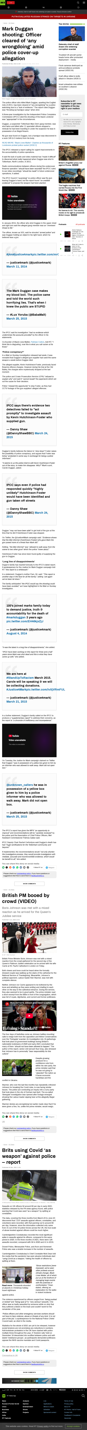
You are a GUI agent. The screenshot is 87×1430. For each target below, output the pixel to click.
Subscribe (70, 132)
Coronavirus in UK (10, 1355)
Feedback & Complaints (72, 1415)
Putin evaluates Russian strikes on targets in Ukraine (43, 16)
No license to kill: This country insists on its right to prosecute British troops (71, 212)
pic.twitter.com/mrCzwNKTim (52, 254)
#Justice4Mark (16, 689)
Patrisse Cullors (37, 342)
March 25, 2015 (16, 318)
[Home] (2, 2)
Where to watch (49, 1407)
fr (17, 1390)
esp (8, 1390)
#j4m (9, 254)
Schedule (47, 1409)
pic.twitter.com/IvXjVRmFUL (45, 689)
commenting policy (24, 873)
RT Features (64, 144)
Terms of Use (68, 1401)
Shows (25, 1409)
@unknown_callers (19, 784)
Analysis (26, 1401)
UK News (11, 23)
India (4, 1415)
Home (5, 23)
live (11, 2)
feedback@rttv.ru (37, 876)
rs (20, 1390)
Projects (26, 1412)
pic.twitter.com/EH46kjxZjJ (24, 621)
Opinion (26, 1404)
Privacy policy (68, 1404)
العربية (4, 1390)
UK (3, 1122)
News (4, 1401)
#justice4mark (22, 254)
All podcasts (80, 224)
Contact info (68, 1412)
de (14, 1390)
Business (5, 1409)
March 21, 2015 (16, 701)
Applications (48, 1404)
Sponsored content (50, 1412)
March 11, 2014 (16, 266)
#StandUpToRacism (20, 677)
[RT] (34, 1390)
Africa (4, 1412)
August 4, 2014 (16, 633)
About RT (67, 1407)
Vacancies (67, 1418)
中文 (23, 1390)
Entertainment (28, 1407)
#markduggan (16, 617)
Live (45, 1401)
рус (11, 1390)
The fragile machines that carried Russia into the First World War (70, 187)
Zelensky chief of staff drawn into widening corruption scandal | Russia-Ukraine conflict (45, 12)
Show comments (29, 883)
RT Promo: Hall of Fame (72, 1409)
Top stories (64, 24)
